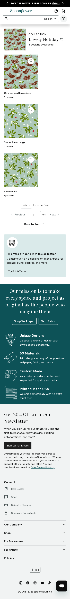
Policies (34, 558)
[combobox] (50, 18)
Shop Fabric (48, 321)
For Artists (34, 550)
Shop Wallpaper (24, 321)
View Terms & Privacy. (43, 467)
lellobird (49, 44)
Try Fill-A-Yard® (17, 271)
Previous (17, 215)
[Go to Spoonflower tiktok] (49, 583)
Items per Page (41, 205)
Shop (34, 533)
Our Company (34, 524)
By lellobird (9, 97)
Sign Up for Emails (18, 445)
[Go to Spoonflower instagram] (20, 583)
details (56, 3)
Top (35, 569)
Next (54, 215)
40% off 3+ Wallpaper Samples (31, 3)
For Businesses (34, 541)
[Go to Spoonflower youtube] (42, 583)
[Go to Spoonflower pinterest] (35, 583)
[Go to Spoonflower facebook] (27, 583)
